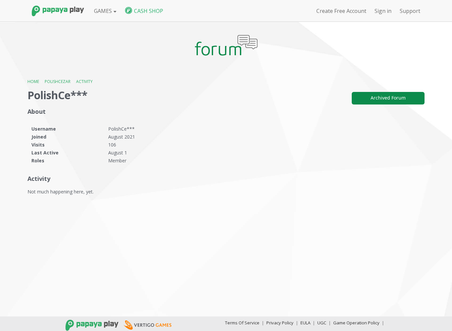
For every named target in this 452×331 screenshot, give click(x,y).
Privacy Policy (280, 323)
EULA (305, 323)
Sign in (383, 11)
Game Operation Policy (356, 323)
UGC (321, 323)
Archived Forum (388, 98)
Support (410, 11)
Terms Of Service (242, 323)
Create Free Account (341, 11)
